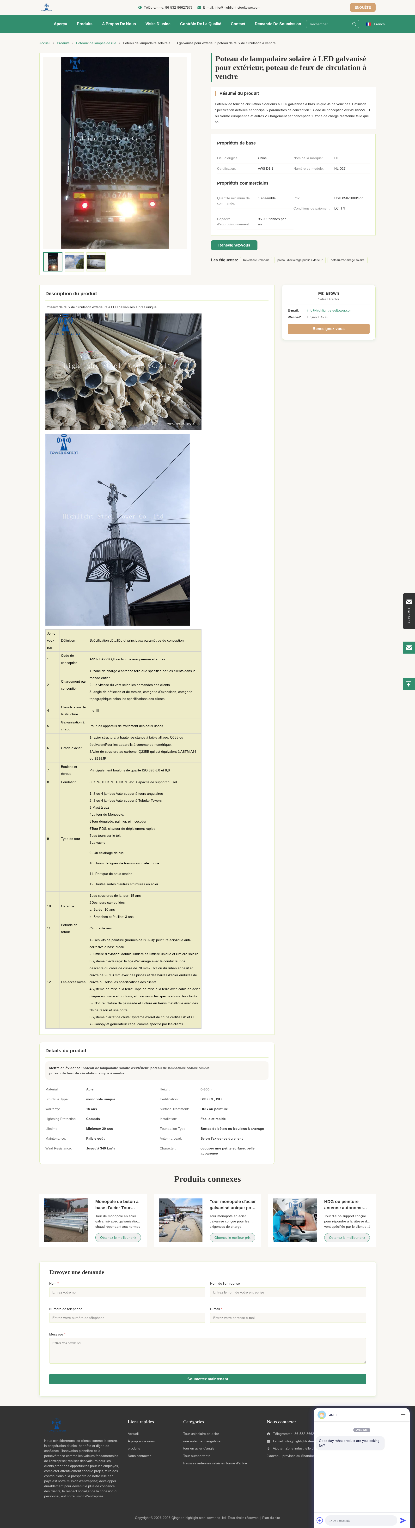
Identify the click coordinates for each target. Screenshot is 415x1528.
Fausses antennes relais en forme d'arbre (215, 1463)
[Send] (403, 1520)
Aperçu (60, 24)
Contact (238, 24)
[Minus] (403, 1415)
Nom (54, 1283)
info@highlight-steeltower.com (237, 7)
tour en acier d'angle (198, 1448)
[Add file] (320, 1520)
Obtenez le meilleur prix (118, 1237)
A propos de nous (119, 24)
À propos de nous (141, 1441)
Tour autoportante (196, 1456)
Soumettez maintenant (207, 1379)
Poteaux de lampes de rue (96, 43)
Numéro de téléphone (65, 1309)
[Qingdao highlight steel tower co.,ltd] (46, 7)
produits (134, 1448)
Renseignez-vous (234, 245)
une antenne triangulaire (201, 1441)
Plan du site (271, 1518)
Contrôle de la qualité (200, 24)
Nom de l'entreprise (225, 1283)
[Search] (354, 24)
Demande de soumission (278, 24)
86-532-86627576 (179, 7)
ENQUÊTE (363, 7)
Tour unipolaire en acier (201, 1434)
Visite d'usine (158, 24)
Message (57, 1334)
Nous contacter (139, 1456)
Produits (84, 24)
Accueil (44, 43)
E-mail (216, 1309)
